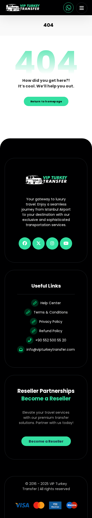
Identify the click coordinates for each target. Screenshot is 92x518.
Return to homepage (46, 101)
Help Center (50, 303)
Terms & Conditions (51, 312)
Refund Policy (50, 330)
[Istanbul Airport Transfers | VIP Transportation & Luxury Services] (22, 7)
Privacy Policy (50, 321)
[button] (81, 8)
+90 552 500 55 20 (50, 340)
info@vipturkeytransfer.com (50, 349)
